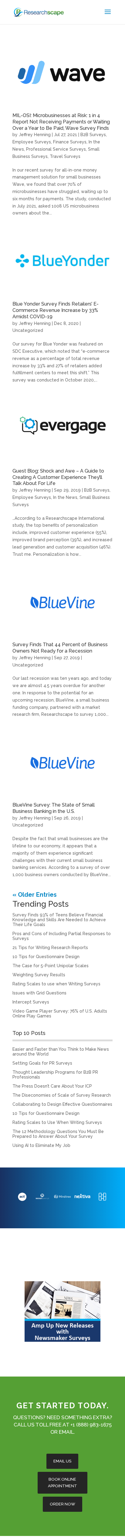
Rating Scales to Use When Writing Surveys (57, 1122)
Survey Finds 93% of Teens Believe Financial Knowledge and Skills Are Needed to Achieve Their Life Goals (59, 919)
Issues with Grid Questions (39, 993)
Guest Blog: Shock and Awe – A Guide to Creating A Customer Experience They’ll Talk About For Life (58, 477)
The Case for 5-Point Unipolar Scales (50, 965)
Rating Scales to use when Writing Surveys (56, 983)
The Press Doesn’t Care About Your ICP (52, 1086)
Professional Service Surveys (56, 149)
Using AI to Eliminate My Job (41, 1145)
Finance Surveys (69, 141)
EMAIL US (62, 1461)
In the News (65, 497)
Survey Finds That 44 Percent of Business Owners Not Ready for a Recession (60, 648)
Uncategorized (27, 330)
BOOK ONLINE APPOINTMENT (62, 1482)
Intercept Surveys (30, 1002)
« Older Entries (34, 894)
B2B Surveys (93, 134)
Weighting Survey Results (38, 974)
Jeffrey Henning (35, 134)
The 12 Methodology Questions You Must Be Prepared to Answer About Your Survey (58, 1134)
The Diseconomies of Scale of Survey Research (61, 1095)
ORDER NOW (62, 1504)
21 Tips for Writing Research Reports (50, 947)
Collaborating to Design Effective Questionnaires (62, 1104)
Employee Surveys (31, 141)
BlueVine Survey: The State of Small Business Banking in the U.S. (53, 808)
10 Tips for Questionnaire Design (45, 956)
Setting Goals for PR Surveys (42, 1063)
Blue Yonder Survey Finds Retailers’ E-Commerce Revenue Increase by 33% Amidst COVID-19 (55, 310)
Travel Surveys (65, 156)
